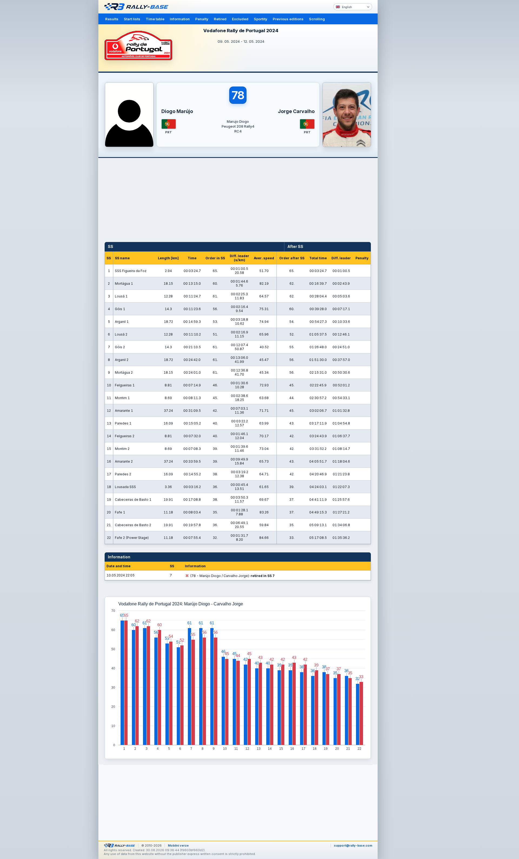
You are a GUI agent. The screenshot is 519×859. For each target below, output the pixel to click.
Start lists (132, 19)
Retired (220, 19)
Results (111, 19)
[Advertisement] (400, 84)
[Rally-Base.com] (137, 6)
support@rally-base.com (353, 845)
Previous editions (288, 19)
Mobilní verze (178, 845)
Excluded (240, 19)
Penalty (201, 19)
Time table (155, 19)
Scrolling (317, 19)
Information (180, 19)
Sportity (260, 19)
